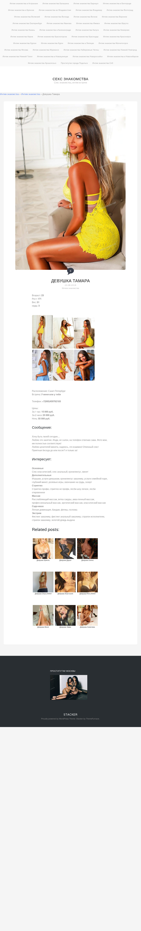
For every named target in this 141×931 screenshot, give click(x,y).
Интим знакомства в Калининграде (55, 29)
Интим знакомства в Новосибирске (123, 56)
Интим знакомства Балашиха (56, 3)
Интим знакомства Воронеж (114, 16)
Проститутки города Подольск (74, 63)
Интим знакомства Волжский (27, 16)
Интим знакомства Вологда (57, 16)
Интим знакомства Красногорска (52, 36)
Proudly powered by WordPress (55, 718)
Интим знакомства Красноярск (117, 36)
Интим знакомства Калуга (87, 29)
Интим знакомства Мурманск (46, 49)
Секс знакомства (70, 79)
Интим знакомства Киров (21, 36)
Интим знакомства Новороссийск (87, 56)
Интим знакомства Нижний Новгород (120, 49)
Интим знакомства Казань (23, 29)
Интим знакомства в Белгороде (117, 3)
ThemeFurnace (92, 718)
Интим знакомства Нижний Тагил (17, 56)
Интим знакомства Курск (52, 43)
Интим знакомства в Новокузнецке (52, 56)
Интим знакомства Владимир (89, 10)
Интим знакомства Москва (16, 49)
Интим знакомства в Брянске (21, 10)
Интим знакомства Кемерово (116, 29)
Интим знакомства (9, 94)
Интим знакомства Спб (102, 63)
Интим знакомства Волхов (85, 16)
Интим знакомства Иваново (59, 23)
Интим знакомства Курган (24, 43)
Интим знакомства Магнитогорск (113, 43)
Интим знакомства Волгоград (120, 10)
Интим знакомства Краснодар (85, 36)
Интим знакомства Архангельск (42, 63)
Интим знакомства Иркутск (116, 23)
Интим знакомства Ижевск (88, 23)
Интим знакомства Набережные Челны (81, 49)
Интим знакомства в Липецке (81, 43)
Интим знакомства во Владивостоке (55, 10)
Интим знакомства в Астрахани (24, 3)
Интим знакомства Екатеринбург (27, 23)
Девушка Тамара (70, 280)
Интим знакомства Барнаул (86, 3)
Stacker (70, 714)
